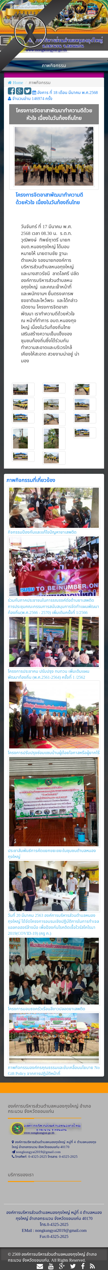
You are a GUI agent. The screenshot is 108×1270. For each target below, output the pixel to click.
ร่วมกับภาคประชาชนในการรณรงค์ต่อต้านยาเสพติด (51, 600)
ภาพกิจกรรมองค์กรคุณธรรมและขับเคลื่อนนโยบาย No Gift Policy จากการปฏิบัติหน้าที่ (54, 1070)
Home (18, 82)
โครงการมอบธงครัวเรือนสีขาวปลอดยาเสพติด (46, 1009)
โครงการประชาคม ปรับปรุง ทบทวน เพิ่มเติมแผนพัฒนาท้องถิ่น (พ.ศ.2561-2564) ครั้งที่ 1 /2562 (48, 674)
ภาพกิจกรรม (40, 82)
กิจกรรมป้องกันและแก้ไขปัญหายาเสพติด (42, 532)
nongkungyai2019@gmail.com (61, 1230)
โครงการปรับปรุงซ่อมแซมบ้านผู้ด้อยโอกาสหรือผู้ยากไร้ (54, 752)
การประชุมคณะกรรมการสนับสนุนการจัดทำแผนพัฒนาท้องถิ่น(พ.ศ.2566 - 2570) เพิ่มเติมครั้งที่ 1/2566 (53, 609)
